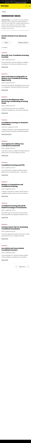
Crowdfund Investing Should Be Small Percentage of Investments (14, 206)
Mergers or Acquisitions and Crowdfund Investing (12, 185)
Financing (4, 52)
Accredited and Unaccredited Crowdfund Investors (13, 249)
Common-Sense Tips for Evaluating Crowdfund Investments (15, 228)
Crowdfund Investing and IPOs (13, 165)
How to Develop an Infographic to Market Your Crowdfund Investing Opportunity (14, 78)
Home (4, 11)
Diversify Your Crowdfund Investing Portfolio (15, 56)
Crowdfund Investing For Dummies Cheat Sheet (15, 123)
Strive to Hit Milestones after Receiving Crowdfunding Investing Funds (15, 101)
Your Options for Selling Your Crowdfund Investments (13, 144)
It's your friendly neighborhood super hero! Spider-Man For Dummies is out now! (16, 1)
